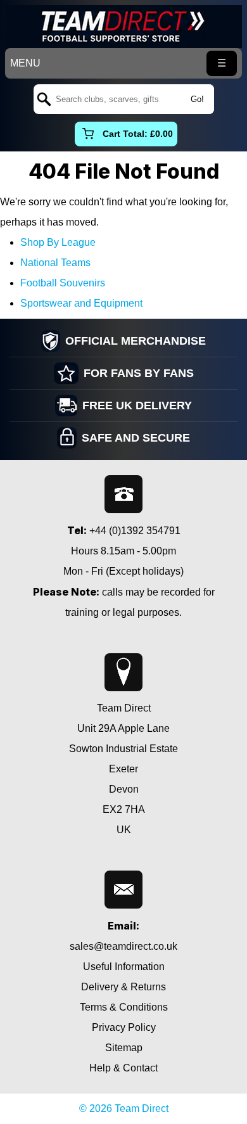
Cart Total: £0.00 (138, 134)
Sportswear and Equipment (81, 303)
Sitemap (123, 1047)
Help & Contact (123, 1068)
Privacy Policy (124, 1027)
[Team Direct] (123, 26)
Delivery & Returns (123, 986)
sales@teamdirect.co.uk (123, 946)
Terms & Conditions (124, 1007)
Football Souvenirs (62, 283)
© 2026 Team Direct (123, 1108)
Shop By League (58, 242)
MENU (25, 63)
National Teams (55, 262)
